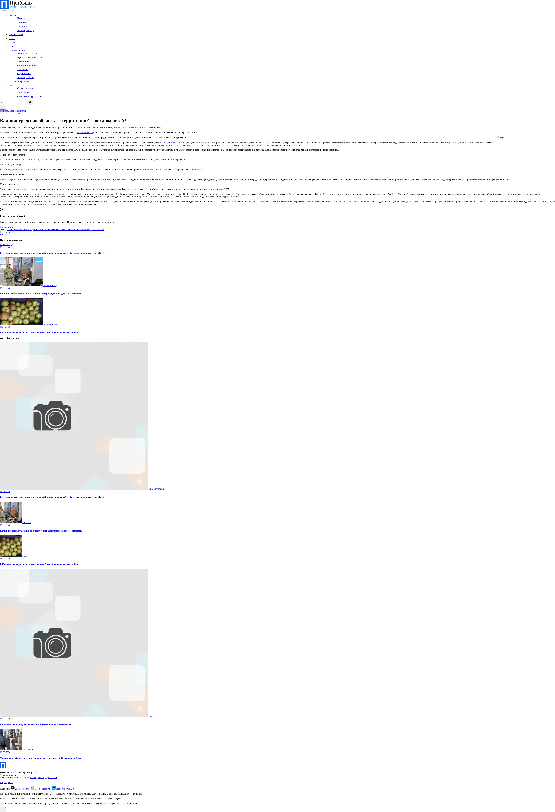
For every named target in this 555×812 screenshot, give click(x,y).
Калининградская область (32, 229)
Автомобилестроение (28, 53)
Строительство (16, 34)
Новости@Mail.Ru (65, 789)
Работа (12, 38)
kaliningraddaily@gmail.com (43, 777)
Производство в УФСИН (29, 57)
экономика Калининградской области (85, 229)
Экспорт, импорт (25, 30)
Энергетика (23, 81)
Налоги (21, 18)
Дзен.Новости (22, 789)
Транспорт (22, 69)
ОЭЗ (47, 229)
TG (5, 234)
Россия (53, 229)
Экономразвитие (25, 77)
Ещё (11, 85)
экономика (62, 229)
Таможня (21, 22)
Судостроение (24, 73)
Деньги (12, 15)
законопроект (13, 229)
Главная (4, 111)
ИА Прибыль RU (170, 142)
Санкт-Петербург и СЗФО (30, 96)
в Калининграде (85, 132)
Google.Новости (43, 789)
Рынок (12, 46)
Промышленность (17, 50)
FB (9, 782)
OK (9, 234)
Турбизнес (22, 26)
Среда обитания (25, 88)
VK (1, 234)
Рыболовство (23, 61)
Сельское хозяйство (27, 65)
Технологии (23, 92)
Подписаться (6, 227)
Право (12, 42)
